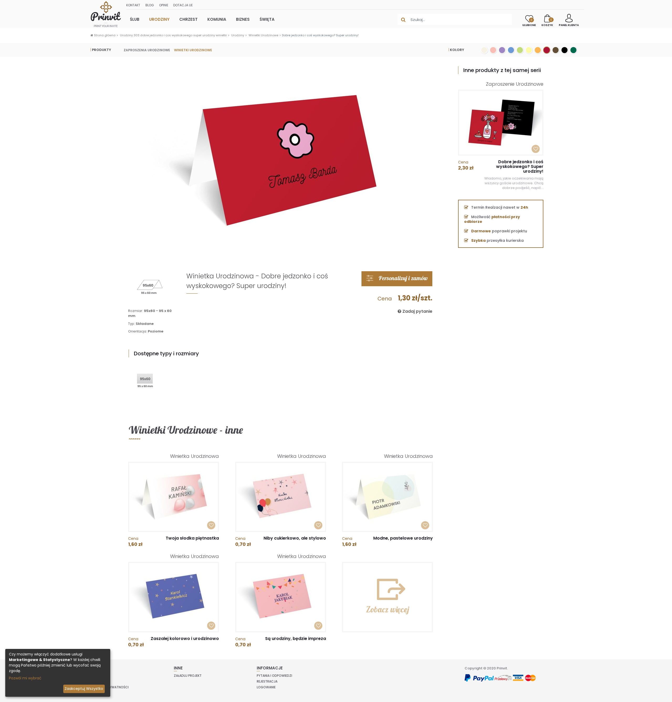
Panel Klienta (569, 25)
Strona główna (104, 35)
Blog (149, 5)
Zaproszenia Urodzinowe (147, 50)
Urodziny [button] (159, 19)
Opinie (163, 5)
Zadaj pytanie (416, 311)
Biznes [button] (243, 19)
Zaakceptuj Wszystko (84, 688)
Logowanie (266, 687)
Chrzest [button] (188, 19)
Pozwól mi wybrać (25, 678)
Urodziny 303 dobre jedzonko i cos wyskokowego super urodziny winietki (173, 35)
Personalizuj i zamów (402, 278)
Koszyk (547, 22)
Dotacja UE (183, 5)
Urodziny (237, 35)
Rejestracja (267, 681)
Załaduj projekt (188, 675)
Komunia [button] (216, 19)
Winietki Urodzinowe (263, 35)
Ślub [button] (134, 19)
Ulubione (529, 22)
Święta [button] (267, 19)
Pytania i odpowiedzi (274, 675)
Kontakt (133, 5)
